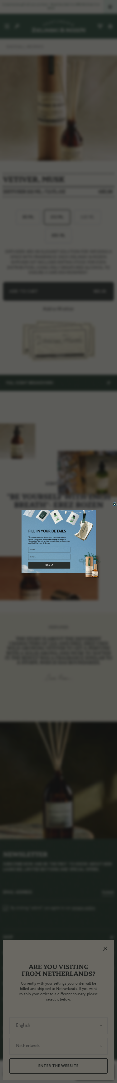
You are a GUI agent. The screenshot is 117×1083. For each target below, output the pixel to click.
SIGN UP (49, 565)
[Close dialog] (114, 504)
